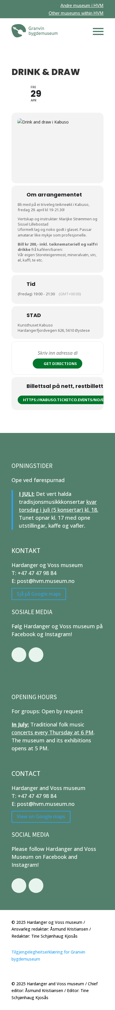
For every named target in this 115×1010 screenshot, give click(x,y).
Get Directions (60, 363)
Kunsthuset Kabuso (35, 325)
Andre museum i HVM (82, 5)
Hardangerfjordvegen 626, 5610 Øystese (54, 330)
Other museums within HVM (76, 13)
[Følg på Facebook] (19, 654)
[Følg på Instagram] (36, 654)
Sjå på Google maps (39, 594)
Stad (34, 315)
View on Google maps (41, 816)
